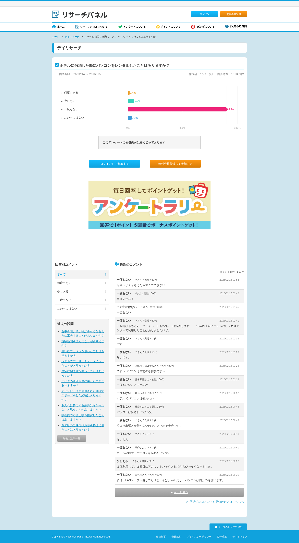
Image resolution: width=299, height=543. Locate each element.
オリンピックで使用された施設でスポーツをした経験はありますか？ (82, 395)
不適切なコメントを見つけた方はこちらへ (217, 501)
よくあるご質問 (236, 26)
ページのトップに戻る (230, 527)
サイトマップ (239, 536)
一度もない (71, 109)
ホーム (58, 27)
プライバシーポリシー (199, 536)
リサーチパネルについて (91, 27)
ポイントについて (168, 27)
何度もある (71, 92)
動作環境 (222, 536)
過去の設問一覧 (71, 438)
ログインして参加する (114, 163)
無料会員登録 (233, 14)
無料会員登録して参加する (175, 163)
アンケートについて (132, 27)
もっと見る (181, 492)
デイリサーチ (72, 36)
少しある (69, 100)
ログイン (205, 14)
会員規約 (176, 536)
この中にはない (74, 117)
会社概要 (161, 536)
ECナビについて (203, 27)
